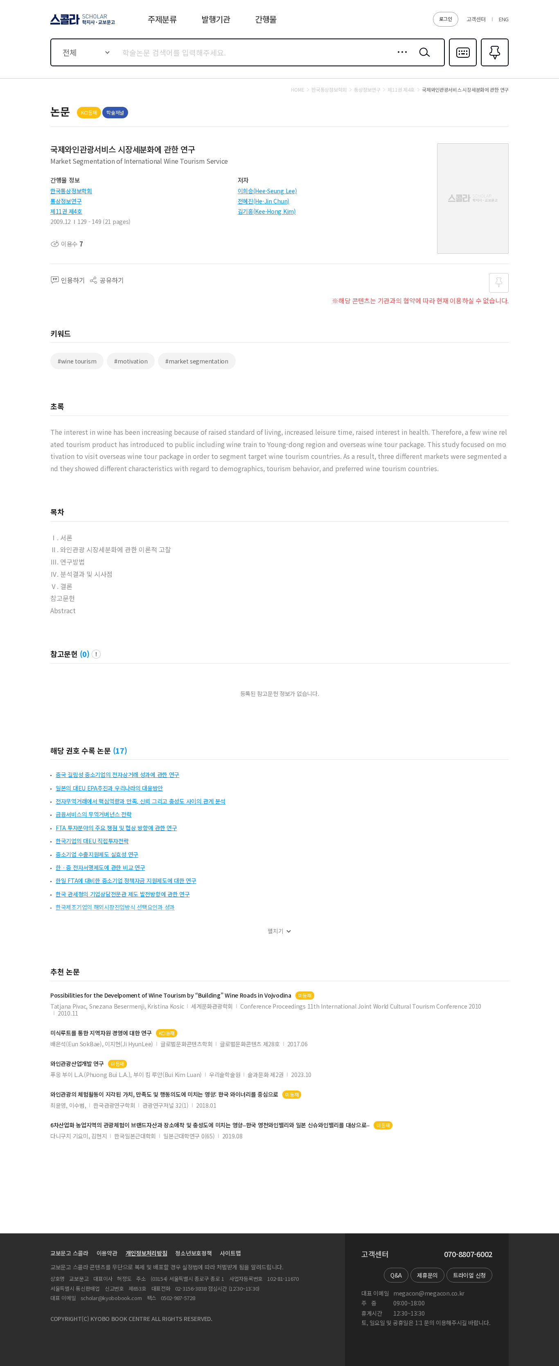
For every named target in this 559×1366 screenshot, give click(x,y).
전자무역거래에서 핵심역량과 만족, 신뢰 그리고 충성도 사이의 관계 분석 (140, 801)
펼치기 (276, 931)
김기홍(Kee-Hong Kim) (267, 211)
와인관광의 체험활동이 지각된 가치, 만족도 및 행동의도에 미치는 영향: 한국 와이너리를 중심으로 (164, 1094)
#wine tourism (77, 361)
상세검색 (400, 58)
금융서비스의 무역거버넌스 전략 (94, 814)
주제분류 (162, 19)
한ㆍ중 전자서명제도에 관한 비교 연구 (100, 867)
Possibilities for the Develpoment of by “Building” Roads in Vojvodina (170, 995)
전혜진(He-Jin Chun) (264, 201)
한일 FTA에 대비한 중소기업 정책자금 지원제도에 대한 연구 (126, 880)
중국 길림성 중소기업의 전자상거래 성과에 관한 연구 (117, 774)
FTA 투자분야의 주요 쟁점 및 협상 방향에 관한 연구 (116, 828)
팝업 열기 (96, 654)
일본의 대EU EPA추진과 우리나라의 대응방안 (109, 788)
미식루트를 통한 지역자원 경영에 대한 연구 (101, 1033)
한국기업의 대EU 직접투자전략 (92, 841)
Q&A (396, 1275)
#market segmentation (196, 361)
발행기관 (215, 19)
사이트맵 (230, 1253)
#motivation (130, 361)
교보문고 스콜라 (69, 1253)
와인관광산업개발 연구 (77, 1064)
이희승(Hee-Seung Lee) (267, 191)
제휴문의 (427, 1275)
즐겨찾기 (494, 65)
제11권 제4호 (66, 211)
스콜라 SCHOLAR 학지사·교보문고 (82, 24)
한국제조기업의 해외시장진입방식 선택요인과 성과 (115, 907)
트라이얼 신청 (469, 1275)
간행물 (266, 19)
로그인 (445, 18)
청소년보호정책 (193, 1253)
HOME (297, 90)
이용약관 (107, 1253)
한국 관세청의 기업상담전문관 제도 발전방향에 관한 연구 (123, 894)
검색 (422, 58)
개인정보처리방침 (146, 1253)
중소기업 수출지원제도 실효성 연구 (97, 854)
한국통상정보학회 (71, 191)
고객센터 (476, 19)
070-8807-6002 (468, 1254)
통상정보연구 (65, 201)
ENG (504, 19)
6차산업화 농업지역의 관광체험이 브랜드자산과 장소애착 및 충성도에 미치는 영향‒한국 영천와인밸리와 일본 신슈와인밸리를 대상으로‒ (210, 1125)
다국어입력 (463, 65)
